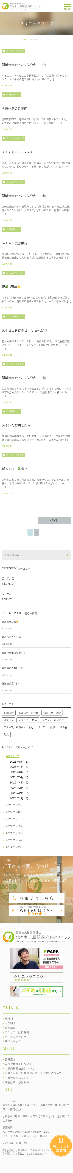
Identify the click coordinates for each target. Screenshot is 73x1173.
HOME (26, 39)
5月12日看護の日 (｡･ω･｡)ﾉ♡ (24, 330)
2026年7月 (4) (19, 767)
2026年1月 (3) (19, 798)
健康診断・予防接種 (17, 1082)
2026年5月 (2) (19, 777)
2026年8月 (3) (19, 761)
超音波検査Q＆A (11, 683)
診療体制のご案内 (14, 108)
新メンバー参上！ (16, 468)
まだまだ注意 (9, 622)
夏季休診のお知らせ (12, 668)
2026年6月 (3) (19, 772)
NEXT (53, 520)
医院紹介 (10, 1023)
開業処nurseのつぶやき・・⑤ (24, 377)
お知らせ (11, 94)
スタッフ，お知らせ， (54, 720)
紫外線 (63, 727)
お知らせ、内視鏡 (28, 713)
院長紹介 (10, 1028)
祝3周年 (9, 286)
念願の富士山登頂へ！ (14, 653)
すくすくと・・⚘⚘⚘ (17, 152)
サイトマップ (13, 1041)
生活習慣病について (17, 1078)
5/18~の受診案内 (14, 243)
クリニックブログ (15, 51)
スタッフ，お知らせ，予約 (18, 727)
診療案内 (10, 1059)
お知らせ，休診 (52, 713)
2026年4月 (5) (19, 782)
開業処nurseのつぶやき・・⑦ (24, 64)
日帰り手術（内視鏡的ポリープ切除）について (33, 1073)
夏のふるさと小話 (11, 637)
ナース (20, 355)
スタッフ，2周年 (27, 720)
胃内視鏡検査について (18, 1064)
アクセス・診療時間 (17, 1032)
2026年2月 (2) (19, 793)
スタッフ (8, 720)
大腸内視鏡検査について (20, 1068)
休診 (52, 727)
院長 (6, 734)
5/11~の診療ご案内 (16, 425)
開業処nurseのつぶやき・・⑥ (24, 195)
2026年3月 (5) (19, 788)
